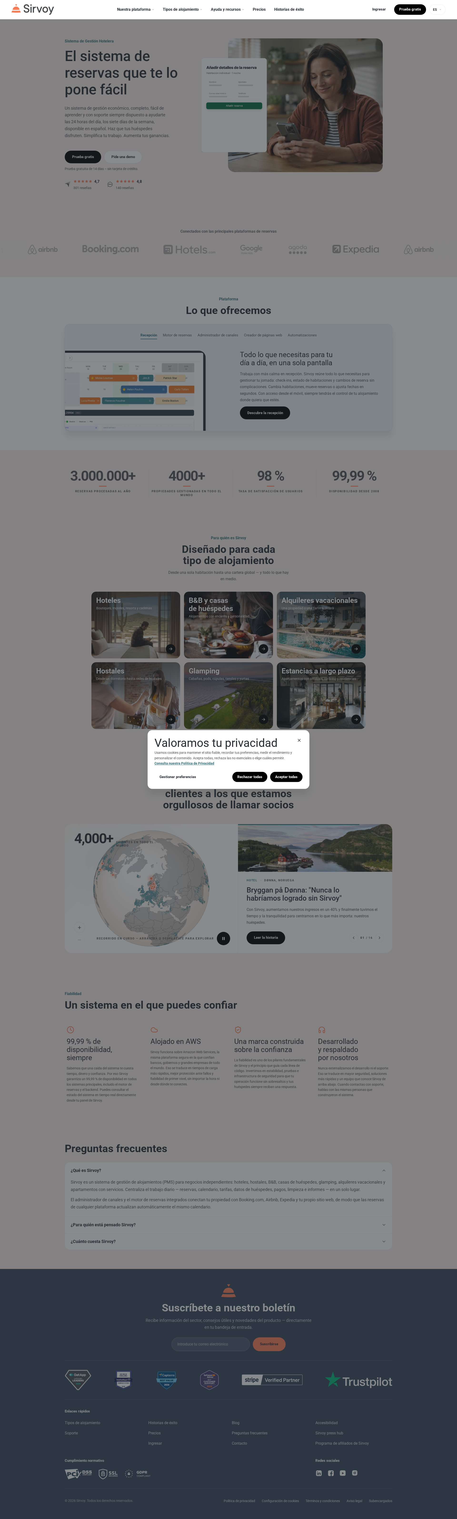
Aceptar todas (286, 777)
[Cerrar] (299, 740)
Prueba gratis (410, 9)
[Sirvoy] (32, 9)
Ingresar (379, 9)
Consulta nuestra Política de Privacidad (184, 763)
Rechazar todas (249, 777)
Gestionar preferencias (177, 777)
